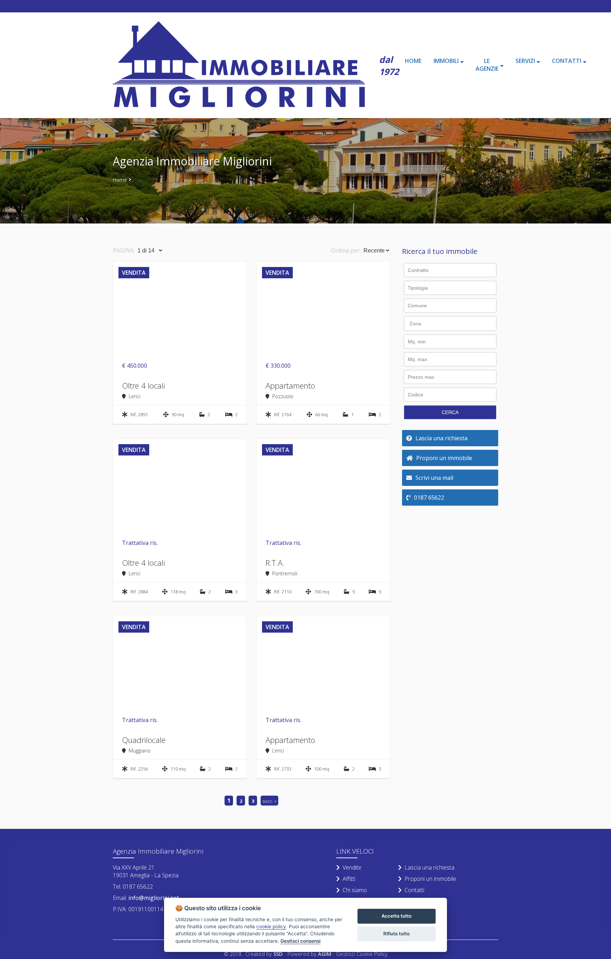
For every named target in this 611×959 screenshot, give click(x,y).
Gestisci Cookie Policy (362, 953)
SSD (278, 953)
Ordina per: (346, 250)
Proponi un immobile (430, 879)
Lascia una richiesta (429, 867)
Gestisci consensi (300, 941)
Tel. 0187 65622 (133, 886)
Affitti (349, 879)
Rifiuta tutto (396, 933)
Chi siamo (355, 890)
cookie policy (271, 926)
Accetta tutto (397, 916)
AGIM (324, 953)
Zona (415, 323)
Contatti (414, 890)
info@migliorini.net (153, 898)
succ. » (269, 801)
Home (120, 179)
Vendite (352, 867)
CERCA (450, 412)
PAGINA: (124, 250)
